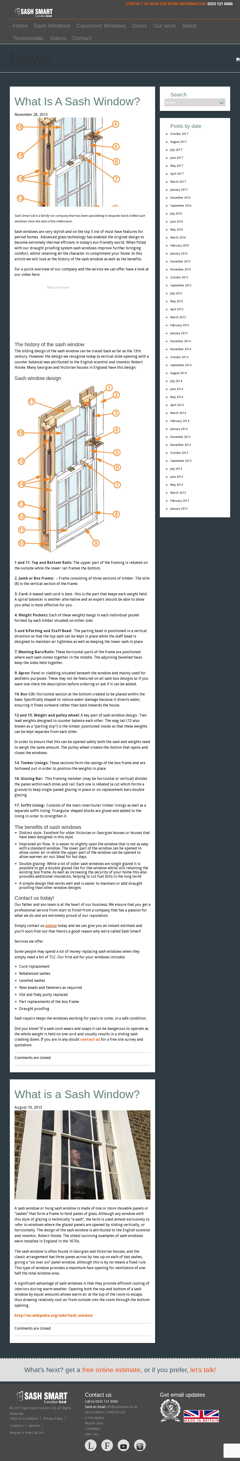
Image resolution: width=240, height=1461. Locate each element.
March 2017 (178, 181)
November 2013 (180, 445)
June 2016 (176, 221)
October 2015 (179, 277)
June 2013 (176, 476)
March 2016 (178, 237)
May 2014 (176, 397)
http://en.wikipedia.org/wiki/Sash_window (54, 1315)
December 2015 (180, 261)
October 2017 (179, 134)
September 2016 (180, 205)
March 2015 (178, 317)
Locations (16, 1425)
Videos (57, 38)
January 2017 (179, 189)
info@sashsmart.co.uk (121, 1407)
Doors (139, 26)
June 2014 (176, 389)
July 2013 (176, 469)
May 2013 (176, 484)
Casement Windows (101, 26)
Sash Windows (52, 26)
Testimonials (28, 38)
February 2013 (179, 500)
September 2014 (180, 365)
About (189, 26)
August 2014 (178, 373)
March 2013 (178, 492)
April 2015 (177, 309)
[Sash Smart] (34, 16)
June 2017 (176, 157)
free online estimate (111, 1370)
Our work (164, 26)
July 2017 (176, 150)
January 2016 (179, 253)
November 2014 (180, 349)
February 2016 (179, 245)
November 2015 (180, 269)
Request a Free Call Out (27, 1432)
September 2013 (180, 461)
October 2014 (179, 357)
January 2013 (179, 508)
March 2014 (178, 413)
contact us (90, 1039)
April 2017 (177, 173)
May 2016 (176, 229)
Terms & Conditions (24, 1418)
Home (20, 26)
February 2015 (179, 325)
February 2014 (179, 421)
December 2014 (180, 341)
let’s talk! (203, 1370)
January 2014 (179, 429)
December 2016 (180, 197)
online (51, 925)
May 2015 (176, 301)
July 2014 (176, 381)
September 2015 (180, 285)
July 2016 (176, 213)
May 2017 (176, 165)
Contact (82, 38)
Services (34, 1425)
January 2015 (179, 333)
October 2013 (179, 453)
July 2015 (176, 293)
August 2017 (178, 142)
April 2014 (177, 405)
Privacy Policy (53, 1418)
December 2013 (180, 437)
